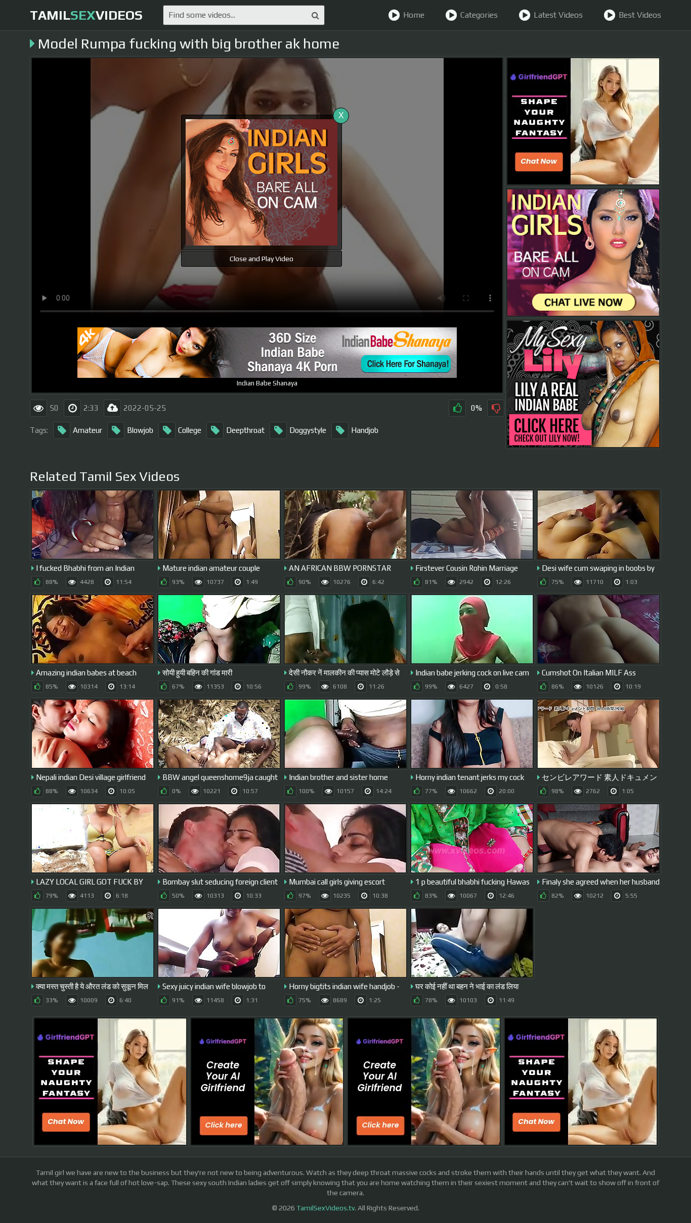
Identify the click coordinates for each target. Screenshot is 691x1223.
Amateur (87, 430)
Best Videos (640, 15)
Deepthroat (245, 430)
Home (413, 15)
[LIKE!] (457, 408)
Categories (479, 15)
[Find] (315, 15)
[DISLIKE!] (495, 408)
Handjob (364, 430)
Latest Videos (558, 15)
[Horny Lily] (583, 384)
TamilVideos (86, 15)
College (189, 430)
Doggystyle (307, 430)
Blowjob (140, 430)
